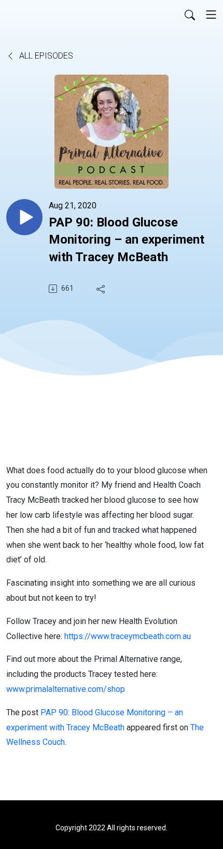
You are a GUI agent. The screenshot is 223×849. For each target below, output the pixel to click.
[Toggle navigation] (211, 14)
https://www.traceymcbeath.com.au (127, 636)
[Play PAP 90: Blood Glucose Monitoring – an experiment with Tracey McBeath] (24, 217)
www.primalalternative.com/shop (65, 689)
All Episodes (45, 56)
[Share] (101, 288)
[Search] (189, 14)
